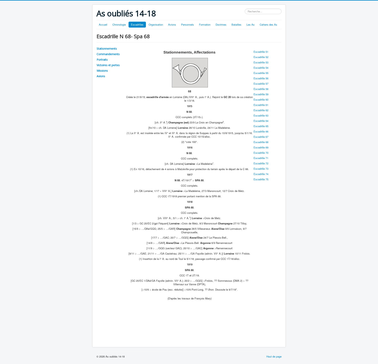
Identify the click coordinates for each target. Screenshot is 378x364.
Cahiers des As (268, 24)
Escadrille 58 (261, 89)
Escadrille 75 (261, 179)
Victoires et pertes (108, 65)
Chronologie (119, 24)
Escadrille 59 (261, 94)
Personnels (187, 24)
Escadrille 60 (261, 99)
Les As (250, 24)
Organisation (156, 24)
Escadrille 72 (261, 163)
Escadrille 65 (261, 126)
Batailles (236, 24)
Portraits (102, 59)
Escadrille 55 (261, 73)
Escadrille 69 (261, 147)
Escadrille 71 (261, 158)
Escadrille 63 (261, 115)
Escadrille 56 (261, 78)
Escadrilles (137, 24)
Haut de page (274, 356)
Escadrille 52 (261, 57)
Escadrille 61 (261, 105)
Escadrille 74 (261, 174)
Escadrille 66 (261, 131)
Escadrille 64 (261, 121)
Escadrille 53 (261, 62)
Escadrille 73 (261, 168)
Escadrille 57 (261, 83)
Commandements (108, 54)
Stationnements (107, 48)
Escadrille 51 (261, 52)
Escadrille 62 (261, 110)
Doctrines (221, 24)
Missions (102, 70)
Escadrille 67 (261, 137)
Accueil (103, 24)
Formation (204, 24)
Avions (172, 24)
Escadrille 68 (261, 142)
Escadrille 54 (261, 67)
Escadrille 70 (261, 153)
